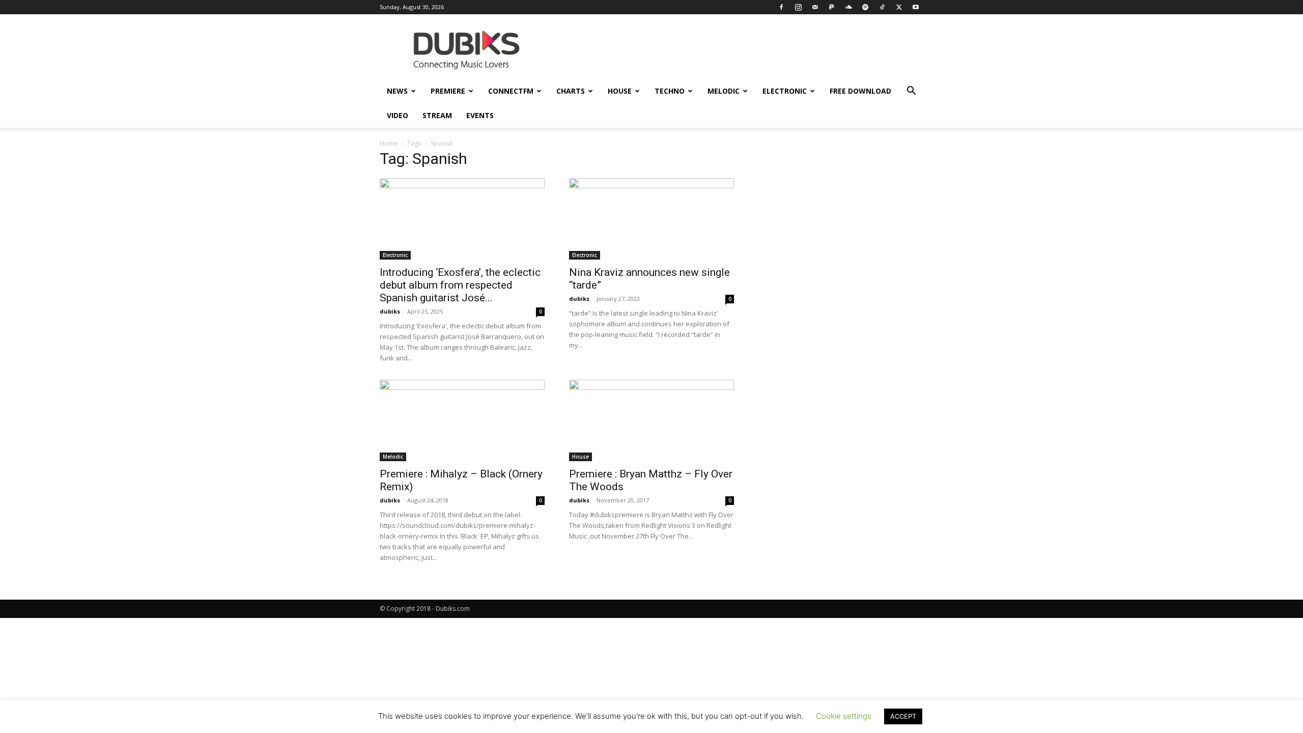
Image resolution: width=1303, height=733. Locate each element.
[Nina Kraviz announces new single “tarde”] (651, 219)
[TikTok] (882, 7)
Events (480, 115)
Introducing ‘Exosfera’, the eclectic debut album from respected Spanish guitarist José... (460, 285)
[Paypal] (831, 7)
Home (389, 143)
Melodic (723, 91)
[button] (911, 92)
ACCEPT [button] (903, 716)
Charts (570, 91)
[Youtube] (915, 7)
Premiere (448, 91)
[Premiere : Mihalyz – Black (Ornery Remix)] (462, 420)
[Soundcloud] (848, 7)
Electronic (784, 91)
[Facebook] (781, 7)
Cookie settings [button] (843, 716)
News (397, 91)
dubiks (390, 311)
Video (397, 115)
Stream (437, 115)
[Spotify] (865, 7)
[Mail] (815, 7)
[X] (899, 7)
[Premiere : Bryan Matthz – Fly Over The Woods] (651, 420)
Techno (670, 91)
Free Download (860, 91)
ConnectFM (510, 91)
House (620, 91)
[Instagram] (798, 7)
